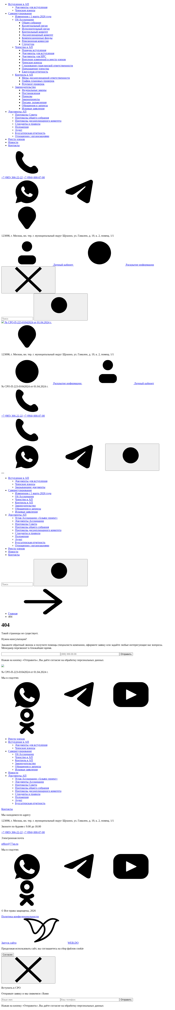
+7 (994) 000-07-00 (34, 177)
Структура (28, 44)
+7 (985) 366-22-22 (12, 177)
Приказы (27, 96)
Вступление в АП (18, 4)
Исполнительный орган (36, 28)
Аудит (18, 130)
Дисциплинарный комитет (37, 34)
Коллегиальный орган (35, 25)
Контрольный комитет (35, 31)
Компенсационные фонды (37, 37)
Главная (12, 613)
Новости (13, 142)
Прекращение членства (35, 68)
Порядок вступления (34, 50)
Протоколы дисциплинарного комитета (38, 120)
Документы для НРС (34, 56)
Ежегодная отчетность (35, 71)
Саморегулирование (20, 13)
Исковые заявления (33, 108)
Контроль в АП (24, 74)
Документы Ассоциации (29, 520)
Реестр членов (16, 139)
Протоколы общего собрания (32, 117)
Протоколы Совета (26, 114)
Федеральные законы (34, 90)
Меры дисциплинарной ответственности (46, 77)
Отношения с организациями (32, 136)
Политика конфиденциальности (20, 916)
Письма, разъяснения (34, 102)
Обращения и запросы (35, 105)
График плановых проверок (38, 80)
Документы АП (17, 111)
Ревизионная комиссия (35, 41)
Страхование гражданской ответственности (47, 65)
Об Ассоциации (24, 19)
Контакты (14, 145)
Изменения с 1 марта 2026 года (33, 16)
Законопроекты (31, 99)
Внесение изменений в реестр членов (44, 59)
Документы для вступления (31, 7)
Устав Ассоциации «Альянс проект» (36, 517)
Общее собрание (31, 22)
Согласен (7, 954)
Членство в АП (24, 47)
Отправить (126, 654)
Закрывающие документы (30, 487)
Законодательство (25, 87)
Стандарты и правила (27, 123)
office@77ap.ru (9, 843)
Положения (22, 126)
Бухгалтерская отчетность (30, 133)
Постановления (31, 93)
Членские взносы (25, 10)
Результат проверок (33, 84)
